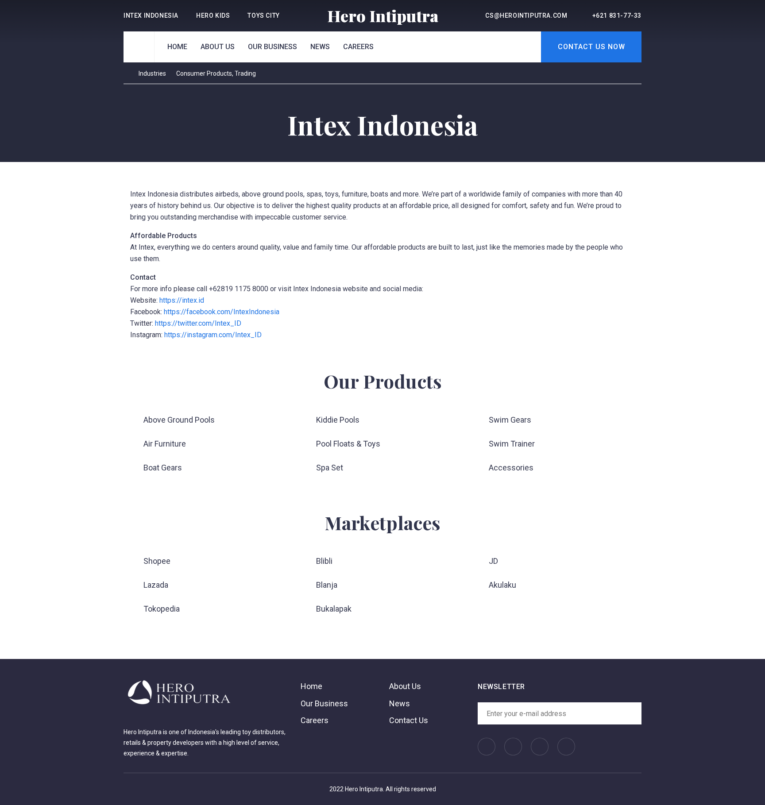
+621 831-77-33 (616, 15)
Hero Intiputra (382, 15)
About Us (218, 46)
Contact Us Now (591, 46)
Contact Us (408, 720)
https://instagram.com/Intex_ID (213, 335)
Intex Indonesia (151, 15)
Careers (358, 46)
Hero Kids (213, 15)
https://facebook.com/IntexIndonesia (221, 312)
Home (177, 46)
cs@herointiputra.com (526, 15)
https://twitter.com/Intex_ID (198, 323)
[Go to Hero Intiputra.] (126, 73)
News (320, 46)
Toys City (263, 15)
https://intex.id (181, 300)
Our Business (272, 46)
